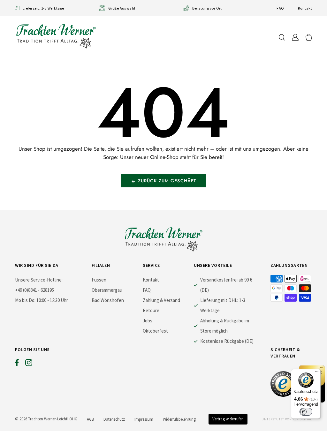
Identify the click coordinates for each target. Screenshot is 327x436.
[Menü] (317, 373)
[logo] (56, 36)
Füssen (99, 280)
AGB (90, 419)
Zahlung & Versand (161, 300)
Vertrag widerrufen (228, 419)
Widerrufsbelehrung (179, 419)
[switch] (306, 412)
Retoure (151, 310)
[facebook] (17, 363)
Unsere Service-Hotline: (39, 280)
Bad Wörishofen (108, 300)
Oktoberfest (155, 331)
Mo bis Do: (25, 300)
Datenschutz (114, 419)
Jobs (147, 321)
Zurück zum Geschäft (167, 180)
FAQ (280, 8)
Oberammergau (107, 290)
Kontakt (305, 8)
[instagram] (28, 363)
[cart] (309, 37)
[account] (295, 37)
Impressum (143, 419)
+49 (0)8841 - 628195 (34, 290)
